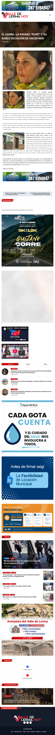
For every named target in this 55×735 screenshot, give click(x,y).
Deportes (38, 731)
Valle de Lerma (7, 572)
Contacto (44, 731)
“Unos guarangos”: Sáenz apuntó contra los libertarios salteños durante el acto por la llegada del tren (21, 575)
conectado (16, 210)
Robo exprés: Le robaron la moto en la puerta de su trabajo (19, 597)
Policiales (7, 558)
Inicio (12, 731)
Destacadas (14, 368)
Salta (28, 731)
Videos (12, 558)
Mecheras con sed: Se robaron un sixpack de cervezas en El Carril (22, 562)
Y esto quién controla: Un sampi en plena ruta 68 (17, 586)
